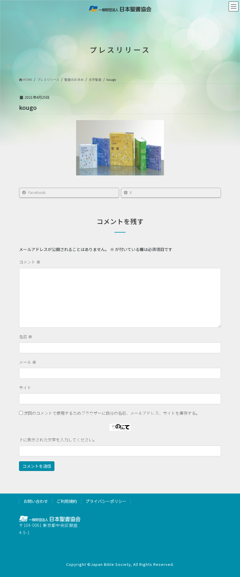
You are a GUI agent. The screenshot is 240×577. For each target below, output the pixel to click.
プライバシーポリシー (105, 501)
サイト (25, 387)
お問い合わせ (35, 501)
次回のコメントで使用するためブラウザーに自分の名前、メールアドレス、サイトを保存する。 (112, 413)
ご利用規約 (66, 501)
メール (27, 362)
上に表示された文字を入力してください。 (58, 440)
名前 (25, 336)
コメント (29, 262)
